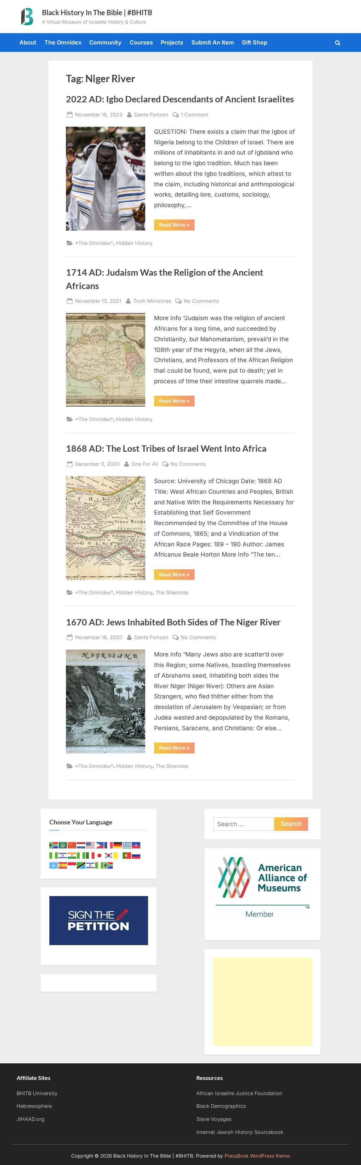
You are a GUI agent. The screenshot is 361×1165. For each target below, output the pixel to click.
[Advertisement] (262, 1002)
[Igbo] (81, 854)
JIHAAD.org (30, 1119)
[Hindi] (72, 854)
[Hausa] (54, 854)
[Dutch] (81, 844)
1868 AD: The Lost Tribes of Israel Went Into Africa (166, 448)
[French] (109, 844)
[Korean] (109, 854)
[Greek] (127, 844)
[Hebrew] (63, 854)
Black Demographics (221, 1106)
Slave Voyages (214, 1119)
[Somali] (54, 864)
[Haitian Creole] (136, 844)
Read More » (177, 225)
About (27, 42)
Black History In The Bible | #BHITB (97, 12)
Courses (141, 42)
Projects (172, 42)
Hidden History (134, 243)
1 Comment (194, 115)
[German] (118, 844)
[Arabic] (63, 844)
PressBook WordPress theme (257, 1156)
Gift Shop (254, 42)
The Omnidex (62, 42)
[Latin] (118, 854)
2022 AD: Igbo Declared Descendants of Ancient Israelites (180, 99)
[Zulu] (109, 864)
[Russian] (136, 854)
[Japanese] (99, 854)
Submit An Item (212, 42)
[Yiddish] (90, 864)
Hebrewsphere (34, 1106)
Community (105, 42)
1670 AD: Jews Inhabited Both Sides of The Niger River (173, 622)
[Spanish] (63, 864)
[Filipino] (99, 844)
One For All (144, 464)
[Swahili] (81, 864)
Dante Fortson (151, 114)
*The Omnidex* (94, 243)
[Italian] (90, 854)
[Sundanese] (72, 864)
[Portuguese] (127, 854)
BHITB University (37, 1093)
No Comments (201, 301)
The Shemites (172, 592)
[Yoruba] (99, 864)
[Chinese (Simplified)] (72, 844)
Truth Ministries (152, 301)
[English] (90, 844)
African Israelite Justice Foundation (239, 1093)
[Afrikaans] (54, 844)
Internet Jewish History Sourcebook (239, 1132)
